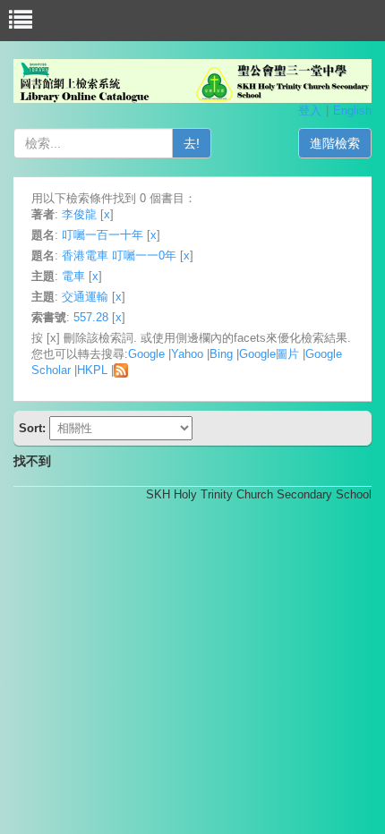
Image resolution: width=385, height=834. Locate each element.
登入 (309, 110)
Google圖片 (269, 354)
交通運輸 (85, 296)
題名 (43, 235)
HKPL (92, 370)
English (352, 110)
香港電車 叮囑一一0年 (119, 255)
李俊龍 (79, 214)
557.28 (90, 317)
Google (146, 354)
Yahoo (187, 354)
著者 (43, 214)
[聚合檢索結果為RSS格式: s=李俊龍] (121, 370)
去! (192, 143)
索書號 (48, 317)
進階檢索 (335, 143)
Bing (221, 354)
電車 (73, 276)
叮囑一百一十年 (102, 235)
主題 (43, 276)
